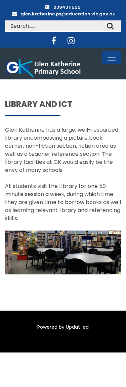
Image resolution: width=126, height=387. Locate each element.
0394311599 (67, 7)
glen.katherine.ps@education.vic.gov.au (68, 14)
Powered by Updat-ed (63, 327)
